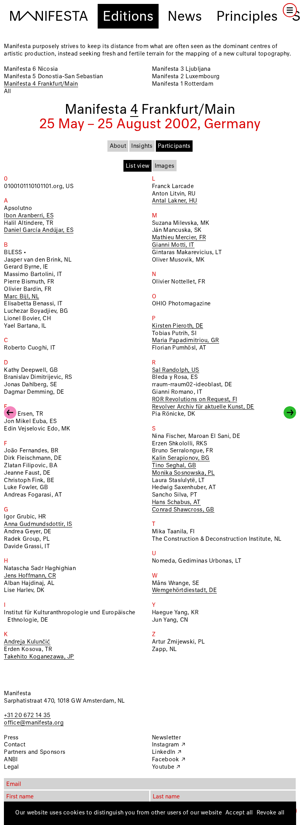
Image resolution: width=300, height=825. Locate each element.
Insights (141, 146)
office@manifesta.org (33, 723)
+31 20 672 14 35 (27, 715)
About (118, 146)
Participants (174, 146)
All (7, 91)
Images (165, 166)
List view (137, 166)
